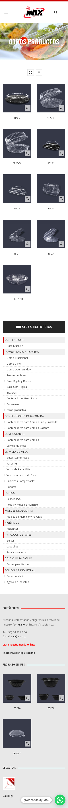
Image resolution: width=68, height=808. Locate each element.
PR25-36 (17, 163)
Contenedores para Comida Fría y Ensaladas (33, 422)
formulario (19, 624)
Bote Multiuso (15, 346)
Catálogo (8, 795)
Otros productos (16, 410)
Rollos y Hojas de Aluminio (22, 504)
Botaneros (13, 404)
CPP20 (17, 708)
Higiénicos (12, 522)
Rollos (10, 493)
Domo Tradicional (17, 358)
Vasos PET (13, 463)
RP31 (17, 253)
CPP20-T (17, 753)
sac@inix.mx (18, 636)
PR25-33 (51, 118)
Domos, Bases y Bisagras (22, 352)
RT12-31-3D (17, 299)
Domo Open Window (19, 369)
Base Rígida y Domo (19, 381)
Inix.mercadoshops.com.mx (19, 652)
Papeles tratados (16, 552)
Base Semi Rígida (17, 386)
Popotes (12, 487)
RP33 (51, 253)
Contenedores (15, 340)
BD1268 (17, 118)
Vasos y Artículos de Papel (22, 475)
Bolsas (11, 540)
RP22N (51, 163)
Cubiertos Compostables (21, 481)
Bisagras (12, 392)
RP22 (17, 208)
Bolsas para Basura (18, 558)
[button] (60, 800)
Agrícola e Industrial (20, 570)
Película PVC (14, 499)
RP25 (51, 208)
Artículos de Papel (18, 534)
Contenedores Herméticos (22, 398)
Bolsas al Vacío (15, 576)
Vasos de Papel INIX (18, 469)
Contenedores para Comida (24, 416)
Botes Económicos (18, 457)
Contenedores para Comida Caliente (28, 428)
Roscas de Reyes (16, 375)
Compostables (15, 434)
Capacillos (12, 546)
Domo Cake (14, 363)
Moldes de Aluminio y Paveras (24, 516)
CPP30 (51, 708)
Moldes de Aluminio (19, 510)
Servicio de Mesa (16, 445)
